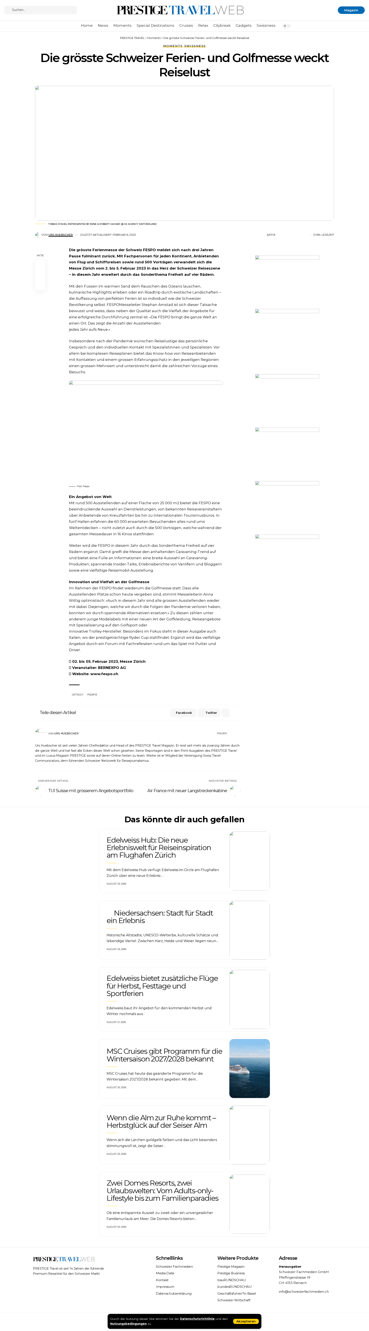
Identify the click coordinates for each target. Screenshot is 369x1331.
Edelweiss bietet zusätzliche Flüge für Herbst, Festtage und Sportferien (162, 986)
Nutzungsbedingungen (128, 1323)
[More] (307, 234)
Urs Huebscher (60, 234)
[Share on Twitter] (287, 234)
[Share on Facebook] (280, 234)
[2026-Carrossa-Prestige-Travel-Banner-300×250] (287, 561)
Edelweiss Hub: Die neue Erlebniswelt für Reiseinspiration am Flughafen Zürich (159, 848)
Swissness (195, 45)
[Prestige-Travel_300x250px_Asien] (287, 282)
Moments (173, 45)
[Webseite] (230, 733)
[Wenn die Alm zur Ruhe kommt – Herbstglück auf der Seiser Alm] (249, 1135)
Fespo (92, 694)
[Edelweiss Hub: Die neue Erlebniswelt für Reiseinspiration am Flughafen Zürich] (249, 861)
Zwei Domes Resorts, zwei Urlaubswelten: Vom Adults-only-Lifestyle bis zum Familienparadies (162, 1190)
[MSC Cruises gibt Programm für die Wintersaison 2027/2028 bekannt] (249, 1068)
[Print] (300, 234)
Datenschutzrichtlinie (197, 1319)
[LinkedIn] (238, 733)
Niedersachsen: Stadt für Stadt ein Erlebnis (160, 917)
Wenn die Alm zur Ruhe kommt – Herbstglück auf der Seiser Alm (161, 1121)
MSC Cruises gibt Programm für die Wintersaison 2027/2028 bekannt (164, 1055)
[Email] (293, 234)
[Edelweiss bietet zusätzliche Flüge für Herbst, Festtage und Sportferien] (249, 999)
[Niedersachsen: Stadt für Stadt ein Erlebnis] (249, 930)
